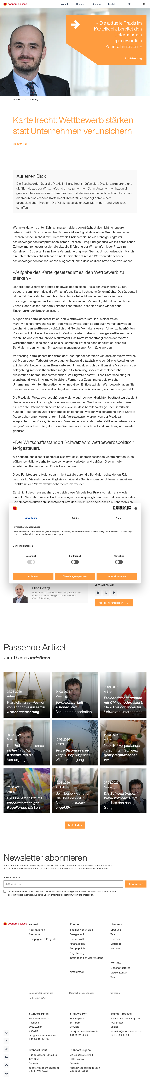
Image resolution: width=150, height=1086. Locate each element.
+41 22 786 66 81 (38, 1071)
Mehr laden (75, 825)
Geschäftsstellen (120, 968)
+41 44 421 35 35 (39, 1039)
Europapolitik (77, 948)
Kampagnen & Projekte (42, 939)
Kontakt (112, 4)
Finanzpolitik (77, 944)
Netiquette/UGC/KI (38, 998)
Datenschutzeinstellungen (81, 993)
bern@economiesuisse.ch (84, 1031)
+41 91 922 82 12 (79, 1071)
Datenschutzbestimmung (41, 993)
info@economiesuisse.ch (42, 1035)
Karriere (115, 948)
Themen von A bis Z (81, 930)
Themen (80, 4)
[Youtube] (6, 1074)
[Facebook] (98, 593)
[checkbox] (5, 891)
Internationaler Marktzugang (86, 958)
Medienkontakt (119, 972)
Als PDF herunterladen (111, 603)
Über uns (96, 4)
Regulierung (77, 953)
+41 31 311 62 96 (79, 1035)
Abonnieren (136, 884)
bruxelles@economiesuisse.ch (126, 1031)
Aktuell (64, 4)
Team (113, 934)
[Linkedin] (114, 593)
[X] (106, 593)
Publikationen (37, 930)
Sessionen (35, 934)
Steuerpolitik (77, 939)
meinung (34, 99)
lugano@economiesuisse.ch (85, 1068)
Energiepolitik (78, 934)
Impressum (88, 894)
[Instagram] (6, 1033)
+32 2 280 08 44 (119, 1035)
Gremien (115, 939)
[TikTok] (6, 1049)
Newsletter (77, 972)
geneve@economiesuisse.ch (44, 1068)
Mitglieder (116, 944)
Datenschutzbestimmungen (64, 894)
